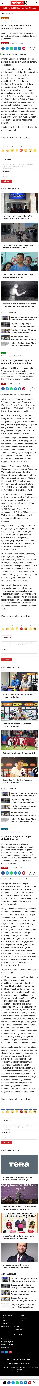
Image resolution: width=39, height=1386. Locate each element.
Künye (13, 1359)
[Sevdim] (12, 147)
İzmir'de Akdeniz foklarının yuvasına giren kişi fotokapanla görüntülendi (19, 305)
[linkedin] (19, 48)
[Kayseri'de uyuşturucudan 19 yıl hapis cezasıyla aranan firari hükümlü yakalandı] (19, 203)
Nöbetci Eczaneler (7, 1344)
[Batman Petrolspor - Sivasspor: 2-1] (19, 740)
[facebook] (3, 48)
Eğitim (23, 1315)
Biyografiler (5, 1326)
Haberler (6, 13)
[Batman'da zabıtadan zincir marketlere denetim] (14, 54)
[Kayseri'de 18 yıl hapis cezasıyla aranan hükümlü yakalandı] (19, 232)
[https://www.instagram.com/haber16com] (10, 1352)
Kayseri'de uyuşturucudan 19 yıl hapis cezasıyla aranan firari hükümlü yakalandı (17, 217)
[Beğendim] (3, 147)
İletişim (18, 1359)
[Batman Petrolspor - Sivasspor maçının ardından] (19, 711)
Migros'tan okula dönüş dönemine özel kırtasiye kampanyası (18, 1237)
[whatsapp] (11, 48)
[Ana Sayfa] (2, 13)
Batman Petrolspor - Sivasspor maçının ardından (17, 725)
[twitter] (7, 48)
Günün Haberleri (19, 1329)
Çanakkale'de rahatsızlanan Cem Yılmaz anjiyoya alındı (18, 275)
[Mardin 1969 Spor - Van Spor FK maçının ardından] (19, 681)
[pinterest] (23, 48)
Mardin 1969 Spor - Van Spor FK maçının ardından (17, 695)
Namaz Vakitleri (6, 1347)
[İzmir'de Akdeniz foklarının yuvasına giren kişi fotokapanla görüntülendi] (19, 291)
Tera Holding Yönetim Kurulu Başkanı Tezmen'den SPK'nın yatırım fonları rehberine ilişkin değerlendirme (17, 1266)
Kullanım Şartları (24, 1363)
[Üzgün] (35, 147)
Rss (8, 1359)
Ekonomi (5, 1318)
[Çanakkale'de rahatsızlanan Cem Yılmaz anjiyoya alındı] (19, 261)
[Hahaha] (26, 147)
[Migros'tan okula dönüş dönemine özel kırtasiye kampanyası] (19, 1223)
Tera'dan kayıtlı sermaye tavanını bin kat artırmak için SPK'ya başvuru (18, 1178)
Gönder (6, 181)
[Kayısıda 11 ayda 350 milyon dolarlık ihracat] (13, 878)
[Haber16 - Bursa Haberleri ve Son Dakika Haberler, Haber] (19, 2)
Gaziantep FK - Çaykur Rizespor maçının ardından (17, 781)
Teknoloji (6, 1323)
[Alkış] (8, 147)
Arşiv (16, 1332)
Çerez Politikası (13, 1363)
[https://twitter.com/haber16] (6, 1352)
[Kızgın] (21, 147)
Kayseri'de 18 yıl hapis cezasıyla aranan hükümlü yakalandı (18, 246)
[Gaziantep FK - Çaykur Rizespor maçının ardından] (19, 767)
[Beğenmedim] (17, 147)
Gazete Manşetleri (7, 1341)
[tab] (6, 159)
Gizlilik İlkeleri (26, 1359)
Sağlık (23, 1320)
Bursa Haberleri (8, 1315)
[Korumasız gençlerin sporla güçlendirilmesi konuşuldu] (16, 394)
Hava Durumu (5, 1339)
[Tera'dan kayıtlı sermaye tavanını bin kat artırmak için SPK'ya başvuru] (19, 1164)
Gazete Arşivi (18, 1334)
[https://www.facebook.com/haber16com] (2, 1352)
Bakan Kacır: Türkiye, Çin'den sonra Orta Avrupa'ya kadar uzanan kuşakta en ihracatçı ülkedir (19, 1208)
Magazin (5, 1320)
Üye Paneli (17, 1326)
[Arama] (36, 3)
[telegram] (15, 48)
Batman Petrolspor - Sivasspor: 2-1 (19, 753)
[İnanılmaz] (30, 147)
